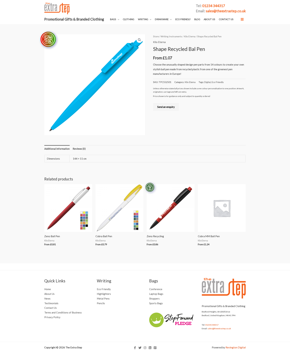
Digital (207, 82)
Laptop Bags (156, 293)
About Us (49, 293)
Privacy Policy (52, 317)
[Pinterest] (155, 347)
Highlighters (104, 293)
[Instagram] (145, 347)
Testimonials (51, 303)
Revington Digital (236, 347)
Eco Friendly (218, 82)
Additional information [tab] (57, 148)
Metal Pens (103, 298)
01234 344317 (212, 325)
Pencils (101, 303)
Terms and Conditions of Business (63, 312)
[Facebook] (134, 347)
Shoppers (154, 298)
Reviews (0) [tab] (79, 148)
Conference (155, 289)
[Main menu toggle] (242, 19)
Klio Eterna (189, 36)
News (47, 298)
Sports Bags (156, 303)
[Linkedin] (150, 347)
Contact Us (50, 307)
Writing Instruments (171, 36)
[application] (117, 19)
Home (47, 289)
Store (156, 36)
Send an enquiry (166, 106)
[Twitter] (139, 347)
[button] (114, 19)
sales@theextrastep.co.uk (219, 328)
